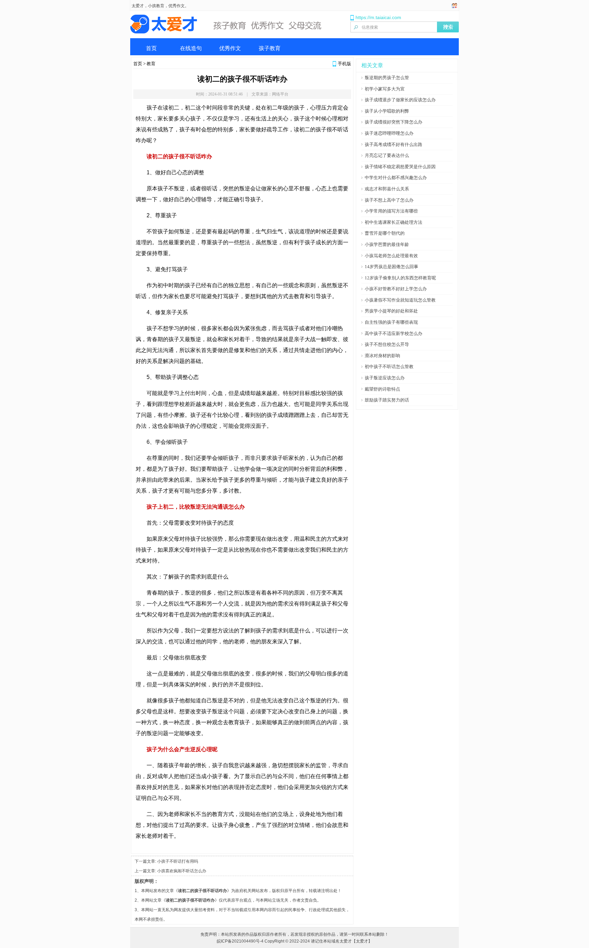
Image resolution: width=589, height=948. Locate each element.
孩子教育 (270, 48)
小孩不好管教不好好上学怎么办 (396, 288)
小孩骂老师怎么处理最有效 (391, 255)
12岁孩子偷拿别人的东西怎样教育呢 (400, 277)
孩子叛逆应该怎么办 (385, 377)
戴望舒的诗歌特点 (382, 389)
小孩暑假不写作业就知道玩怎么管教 (400, 300)
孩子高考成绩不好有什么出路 (393, 144)
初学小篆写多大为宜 (385, 88)
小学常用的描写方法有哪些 (391, 211)
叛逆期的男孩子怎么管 (387, 77)
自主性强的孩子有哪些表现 (391, 322)
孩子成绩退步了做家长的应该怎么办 (400, 99)
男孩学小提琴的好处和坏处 (391, 310)
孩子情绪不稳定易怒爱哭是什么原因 (400, 166)
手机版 (344, 63)
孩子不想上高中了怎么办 (389, 200)
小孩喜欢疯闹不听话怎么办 (181, 871)
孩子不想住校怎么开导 (387, 344)
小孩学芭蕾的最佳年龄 (387, 244)
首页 (151, 48)
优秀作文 (230, 48)
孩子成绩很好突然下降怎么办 (393, 122)
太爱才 (138, 5)
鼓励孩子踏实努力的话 (387, 400)
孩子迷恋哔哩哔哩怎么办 (389, 133)
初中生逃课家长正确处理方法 (393, 222)
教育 (151, 63)
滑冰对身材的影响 (382, 355)
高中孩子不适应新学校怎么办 (393, 333)
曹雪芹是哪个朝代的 (385, 233)
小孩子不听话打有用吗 (177, 861)
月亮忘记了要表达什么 (387, 155)
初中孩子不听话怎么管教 (389, 366)
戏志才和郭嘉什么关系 (387, 188)
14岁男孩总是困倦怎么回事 (391, 266)
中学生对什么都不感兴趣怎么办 (396, 177)
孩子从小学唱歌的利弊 (387, 111)
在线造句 (191, 48)
